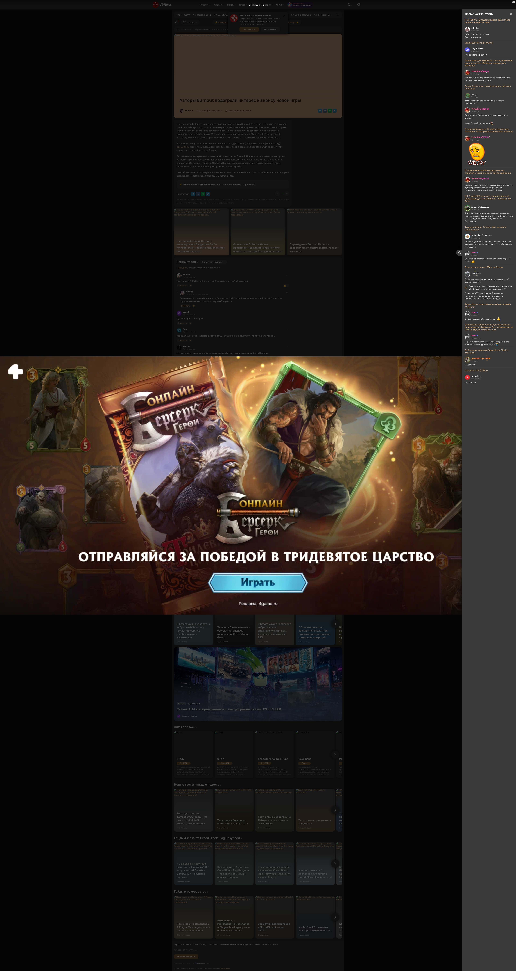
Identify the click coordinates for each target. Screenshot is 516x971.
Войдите (182, 267)
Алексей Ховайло (480, 207)
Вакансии (213, 945)
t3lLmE (186, 346)
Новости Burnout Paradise (190, 199)
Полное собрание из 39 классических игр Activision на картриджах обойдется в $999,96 (489, 130)
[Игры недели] (337, 14)
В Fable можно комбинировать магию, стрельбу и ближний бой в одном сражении (488, 171)
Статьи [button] (218, 4)
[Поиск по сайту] (349, 4)
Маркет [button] (267, 4)
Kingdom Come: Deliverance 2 (333, 15)
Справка (178, 945)
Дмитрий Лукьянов (480, 358)
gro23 (186, 312)
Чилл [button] (279, 4)
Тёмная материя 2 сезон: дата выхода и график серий (485, 228)
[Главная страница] (161, 4)
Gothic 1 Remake (303, 15)
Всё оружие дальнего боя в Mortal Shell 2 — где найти (487, 351)
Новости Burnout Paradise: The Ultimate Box (269, 199)
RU (276, 945)
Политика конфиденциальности (245, 945)
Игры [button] (242, 4)
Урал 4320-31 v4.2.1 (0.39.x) (479, 43)
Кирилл (189, 110)
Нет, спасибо (270, 29)
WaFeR (474, 252)
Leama (186, 274)
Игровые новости (204, 29)
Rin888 (189, 292)
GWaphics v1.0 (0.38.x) (476, 370)
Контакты (224, 945)
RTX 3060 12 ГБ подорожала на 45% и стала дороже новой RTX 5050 (487, 21)
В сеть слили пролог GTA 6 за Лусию (484, 267)
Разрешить (249, 29)
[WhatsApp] (330, 111)
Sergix (474, 94)
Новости (186, 29)
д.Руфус (475, 28)
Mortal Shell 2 (204, 15)
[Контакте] (325, 111)
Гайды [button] (230, 4)
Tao (185, 329)
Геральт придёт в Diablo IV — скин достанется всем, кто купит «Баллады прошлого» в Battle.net (488, 63)
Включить (225, 968)
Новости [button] (204, 4)
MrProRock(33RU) (480, 71)
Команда (203, 945)
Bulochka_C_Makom (481, 235)
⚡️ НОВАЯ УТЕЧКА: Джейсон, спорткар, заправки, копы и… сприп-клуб (217, 184)
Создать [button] (191, 22)
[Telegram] (320, 111)
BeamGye (476, 376)
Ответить (182, 285)
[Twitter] (335, 111)
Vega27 (189, 363)
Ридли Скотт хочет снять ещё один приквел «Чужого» (488, 87)
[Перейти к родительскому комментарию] (178, 292)
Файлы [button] (254, 4)
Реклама (187, 945)
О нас (195, 945)
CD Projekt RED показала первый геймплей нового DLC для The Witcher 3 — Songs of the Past (488, 198)
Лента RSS (266, 945)
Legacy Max (477, 48)
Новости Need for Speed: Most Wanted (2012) (226, 199)
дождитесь (183, 146)
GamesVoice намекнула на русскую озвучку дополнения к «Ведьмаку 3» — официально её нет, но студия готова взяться (489, 327)
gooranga (476, 273)
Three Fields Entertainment (222, 203)
